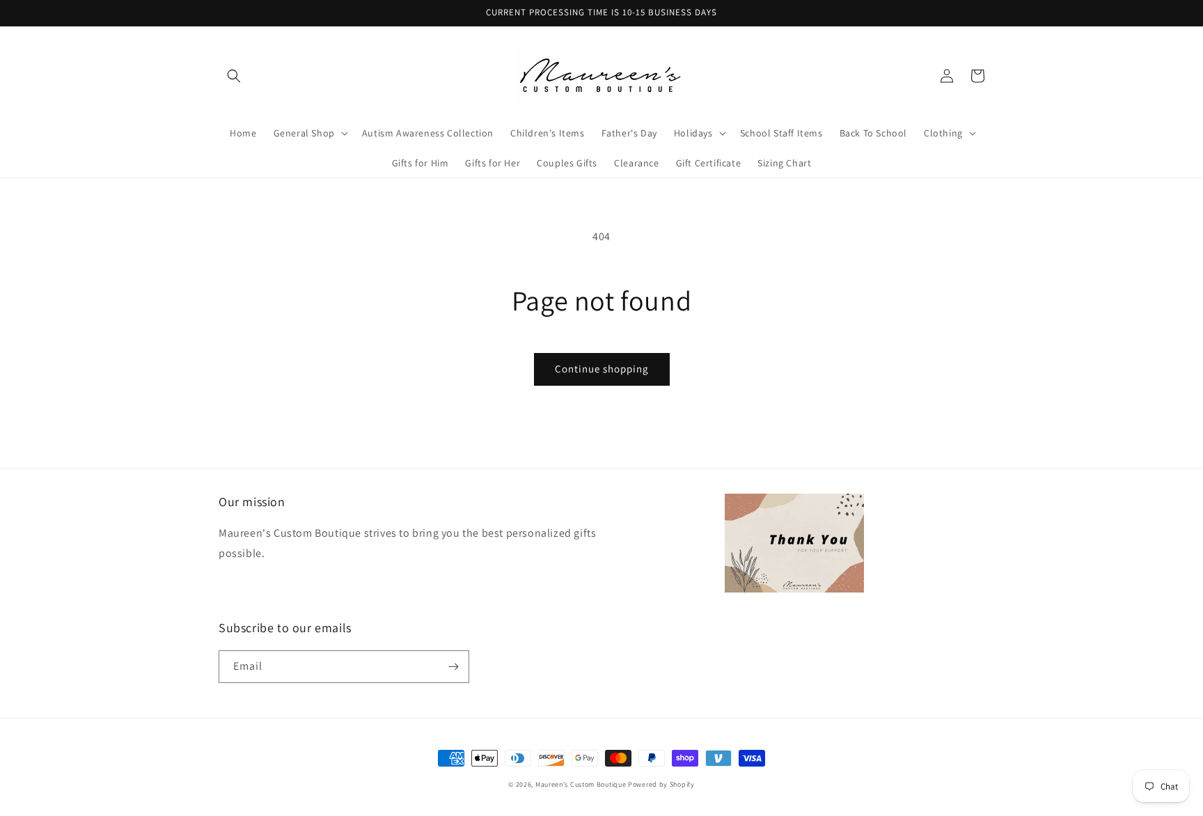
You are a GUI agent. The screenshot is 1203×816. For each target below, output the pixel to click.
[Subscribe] (453, 666)
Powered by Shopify (661, 784)
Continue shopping (602, 368)
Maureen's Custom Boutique (581, 784)
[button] (234, 76)
